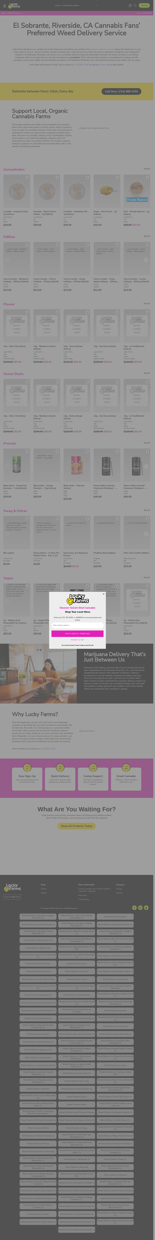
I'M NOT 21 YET (77, 640)
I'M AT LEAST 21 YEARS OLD (77, 633)
